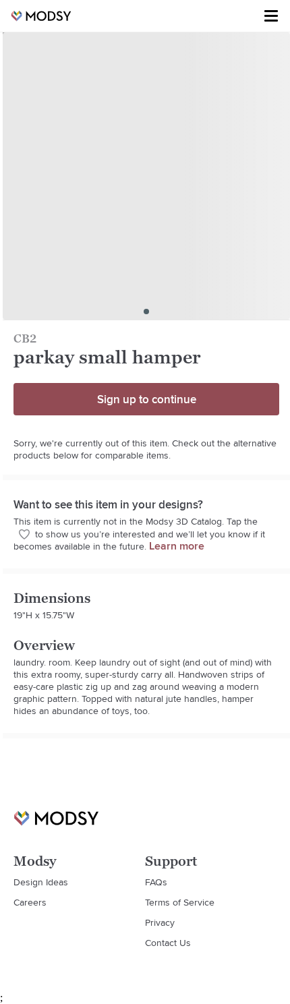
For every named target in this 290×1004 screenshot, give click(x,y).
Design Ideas (40, 882)
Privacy (160, 922)
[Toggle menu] (271, 16)
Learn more (176, 546)
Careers (30, 902)
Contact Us (168, 943)
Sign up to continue (146, 399)
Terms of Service (179, 902)
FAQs (156, 882)
